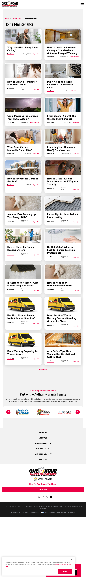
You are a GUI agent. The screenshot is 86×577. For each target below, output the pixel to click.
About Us (43, 438)
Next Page (43, 369)
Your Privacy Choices (52, 512)
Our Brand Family (43, 454)
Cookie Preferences (60, 564)
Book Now (43, 490)
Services (43, 432)
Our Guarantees (43, 443)
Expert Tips (17, 18)
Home (7, 18)
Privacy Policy (34, 512)
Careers (43, 459)
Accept (65, 571)
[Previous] (8, 412)
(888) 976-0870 (45, 479)
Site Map (25, 512)
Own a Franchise (43, 449)
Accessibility (15, 512)
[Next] (78, 412)
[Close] (71, 559)
